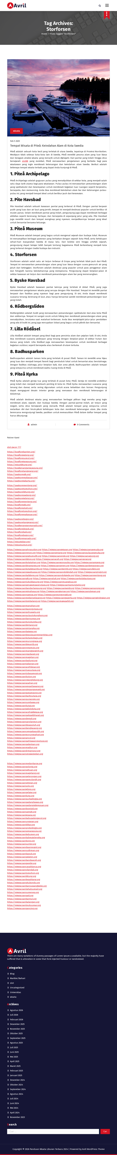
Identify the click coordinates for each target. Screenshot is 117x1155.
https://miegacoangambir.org (21, 863)
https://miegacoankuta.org (20, 795)
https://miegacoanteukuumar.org (24, 905)
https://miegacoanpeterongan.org (24, 776)
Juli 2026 (14, 1015)
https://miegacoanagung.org (84, 556)
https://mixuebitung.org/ (19, 464)
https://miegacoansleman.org (85, 591)
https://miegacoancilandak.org (22, 869)
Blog (12, 973)
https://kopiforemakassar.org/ (22, 514)
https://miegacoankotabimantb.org (25, 569)
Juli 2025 (14, 1047)
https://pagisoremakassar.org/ (22, 477)
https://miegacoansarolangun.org (24, 721)
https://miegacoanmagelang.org (23, 773)
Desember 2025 (17, 1024)
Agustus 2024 (16, 1094)
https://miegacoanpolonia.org (22, 766)
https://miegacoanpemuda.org (88, 549)
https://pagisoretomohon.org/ (22, 488)
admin (34, 424)
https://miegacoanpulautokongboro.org (27, 615)
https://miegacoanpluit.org (46, 578)
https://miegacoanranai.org (77, 559)
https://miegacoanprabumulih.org (24, 556)
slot (12, 983)
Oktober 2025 (16, 1033)
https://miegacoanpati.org (20, 895)
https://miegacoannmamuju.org (23, 647)
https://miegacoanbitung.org (21, 876)
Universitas (15, 992)
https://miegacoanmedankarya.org (24, 763)
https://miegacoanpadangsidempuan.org (27, 805)
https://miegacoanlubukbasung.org (25, 582)
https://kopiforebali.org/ (19, 532)
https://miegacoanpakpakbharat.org (25, 715)
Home (44, 34)
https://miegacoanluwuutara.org (23, 670)
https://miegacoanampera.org (89, 562)
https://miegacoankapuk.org (21, 853)
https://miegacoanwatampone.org (24, 692)
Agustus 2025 (16, 1042)
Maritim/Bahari (17, 978)
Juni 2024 (14, 1103)
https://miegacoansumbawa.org (23, 702)
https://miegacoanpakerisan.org (23, 744)
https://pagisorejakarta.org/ (21, 481)
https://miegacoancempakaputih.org (25, 731)
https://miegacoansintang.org (51, 552)
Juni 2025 (14, 1052)
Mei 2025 (14, 1056)
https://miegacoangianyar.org (55, 591)
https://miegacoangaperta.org (61, 598)
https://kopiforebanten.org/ (21, 451)
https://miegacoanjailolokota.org (23, 709)
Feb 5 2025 (15, 141)
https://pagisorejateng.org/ (21, 498)
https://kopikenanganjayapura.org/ (25, 468)
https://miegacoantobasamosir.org (24, 673)
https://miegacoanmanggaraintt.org (25, 651)
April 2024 (15, 1112)
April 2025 (14, 1061)
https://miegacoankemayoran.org (87, 565)
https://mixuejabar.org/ (19, 541)
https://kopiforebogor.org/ (20, 535)
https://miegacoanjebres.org (21, 789)
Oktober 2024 (16, 1084)
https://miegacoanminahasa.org (23, 591)
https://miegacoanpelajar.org (21, 792)
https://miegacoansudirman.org (23, 850)
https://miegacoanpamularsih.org (24, 779)
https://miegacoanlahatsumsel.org (24, 889)
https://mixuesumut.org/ (19, 545)
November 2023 (17, 1117)
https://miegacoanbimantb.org (22, 644)
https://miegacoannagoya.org (22, 594)
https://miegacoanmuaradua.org (60, 582)
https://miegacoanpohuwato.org (23, 612)
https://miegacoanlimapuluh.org (23, 725)
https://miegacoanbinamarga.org (23, 565)
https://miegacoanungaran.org (22, 821)
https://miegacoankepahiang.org (23, 879)
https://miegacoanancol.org (21, 738)
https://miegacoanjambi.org (60, 588)
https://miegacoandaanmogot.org (24, 847)
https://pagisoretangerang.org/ (23, 522)
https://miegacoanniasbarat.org (23, 654)
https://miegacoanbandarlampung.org (26, 588)
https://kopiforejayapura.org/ (22, 461)
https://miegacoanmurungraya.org (24, 641)
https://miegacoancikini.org (86, 569)
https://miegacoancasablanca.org (24, 866)
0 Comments (83, 424)
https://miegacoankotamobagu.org (24, 638)
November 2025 (17, 1029)
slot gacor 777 (14, 447)
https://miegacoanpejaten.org (22, 857)
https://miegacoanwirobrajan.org (93, 598)
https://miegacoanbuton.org (21, 676)
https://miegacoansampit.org (21, 811)
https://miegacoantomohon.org (23, 873)
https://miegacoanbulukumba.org (24, 622)
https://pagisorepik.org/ (19, 474)
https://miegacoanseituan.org (22, 770)
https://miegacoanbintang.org (22, 625)
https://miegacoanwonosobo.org (57, 562)
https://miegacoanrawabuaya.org (24, 572)
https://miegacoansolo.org (20, 786)
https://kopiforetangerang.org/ (22, 471)
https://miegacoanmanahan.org (23, 605)
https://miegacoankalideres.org (23, 575)
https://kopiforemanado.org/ (21, 538)
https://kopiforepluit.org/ (20, 508)
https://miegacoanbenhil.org (57, 569)
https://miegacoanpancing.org (22, 908)
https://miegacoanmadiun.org (22, 747)
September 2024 (18, 1089)
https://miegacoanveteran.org (22, 783)
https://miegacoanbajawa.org (22, 631)
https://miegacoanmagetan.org (23, 657)
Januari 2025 (16, 1075)
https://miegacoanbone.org (21, 841)
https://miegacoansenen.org (55, 565)
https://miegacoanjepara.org (21, 815)
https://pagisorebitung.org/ (21, 492)
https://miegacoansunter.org (21, 844)
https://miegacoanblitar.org (21, 824)
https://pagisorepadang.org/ (21, 495)
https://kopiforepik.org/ (19, 504)
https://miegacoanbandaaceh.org (24, 860)
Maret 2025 (15, 1066)
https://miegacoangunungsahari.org (25, 734)
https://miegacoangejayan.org (57, 549)
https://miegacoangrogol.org (92, 572)
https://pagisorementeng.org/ (22, 485)
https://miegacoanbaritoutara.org (24, 696)
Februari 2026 (16, 1019)
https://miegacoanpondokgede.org (56, 575)
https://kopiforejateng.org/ (20, 455)
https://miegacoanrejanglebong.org (25, 680)
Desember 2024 (17, 1080)
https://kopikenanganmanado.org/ (25, 525)
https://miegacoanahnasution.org (24, 549)
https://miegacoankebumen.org (23, 834)
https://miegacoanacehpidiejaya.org (25, 712)
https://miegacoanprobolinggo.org (24, 828)
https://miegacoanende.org (55, 556)
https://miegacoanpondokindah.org (59, 572)
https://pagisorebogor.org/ (20, 519)
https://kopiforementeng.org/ (22, 501)
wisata (16, 131)
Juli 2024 (14, 1098)
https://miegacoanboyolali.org (22, 808)
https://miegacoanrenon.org (21, 552)
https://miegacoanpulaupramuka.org (85, 552)
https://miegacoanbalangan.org (23, 902)
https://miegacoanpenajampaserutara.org (28, 585)
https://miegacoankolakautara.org (78, 578)
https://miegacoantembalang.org (24, 601)
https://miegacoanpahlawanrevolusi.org (27, 741)
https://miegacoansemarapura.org (24, 831)
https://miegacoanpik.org (19, 578)
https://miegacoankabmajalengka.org (26, 837)
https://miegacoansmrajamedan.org (25, 754)
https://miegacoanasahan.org (22, 683)
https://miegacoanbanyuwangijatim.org (27, 886)
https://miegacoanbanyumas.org (23, 618)
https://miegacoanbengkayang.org (24, 728)
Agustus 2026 (16, 1010)
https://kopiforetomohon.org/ (22, 511)
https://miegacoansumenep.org (23, 892)
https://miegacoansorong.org (89, 588)
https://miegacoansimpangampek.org (26, 689)
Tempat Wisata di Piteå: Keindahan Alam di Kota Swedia (46, 145)
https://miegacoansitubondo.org (23, 882)
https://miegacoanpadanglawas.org (25, 802)
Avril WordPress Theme (93, 1149)
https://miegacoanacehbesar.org (23, 667)
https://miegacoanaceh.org (49, 559)
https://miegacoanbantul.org (22, 899)
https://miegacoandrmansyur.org (23, 750)
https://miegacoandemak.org (21, 718)
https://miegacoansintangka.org (23, 628)
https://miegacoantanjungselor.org (67, 585)
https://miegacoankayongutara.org (24, 609)
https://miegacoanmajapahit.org (57, 601)
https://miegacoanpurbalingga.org (24, 799)
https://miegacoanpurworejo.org (23, 699)
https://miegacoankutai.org (21, 705)
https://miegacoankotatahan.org (23, 562)
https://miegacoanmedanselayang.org (26, 598)
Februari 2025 (16, 1070)
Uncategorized (17, 987)
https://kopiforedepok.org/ (20, 529)
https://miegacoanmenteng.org (90, 575)
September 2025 (17, 1038)
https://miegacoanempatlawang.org (25, 686)
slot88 (25, 161)
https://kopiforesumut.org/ (21, 458)
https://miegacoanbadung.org (22, 660)
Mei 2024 (14, 1108)
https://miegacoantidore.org (21, 559)
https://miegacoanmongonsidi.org (54, 594)
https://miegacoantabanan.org (22, 663)
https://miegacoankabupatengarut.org (26, 818)
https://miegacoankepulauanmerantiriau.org (29, 634)
